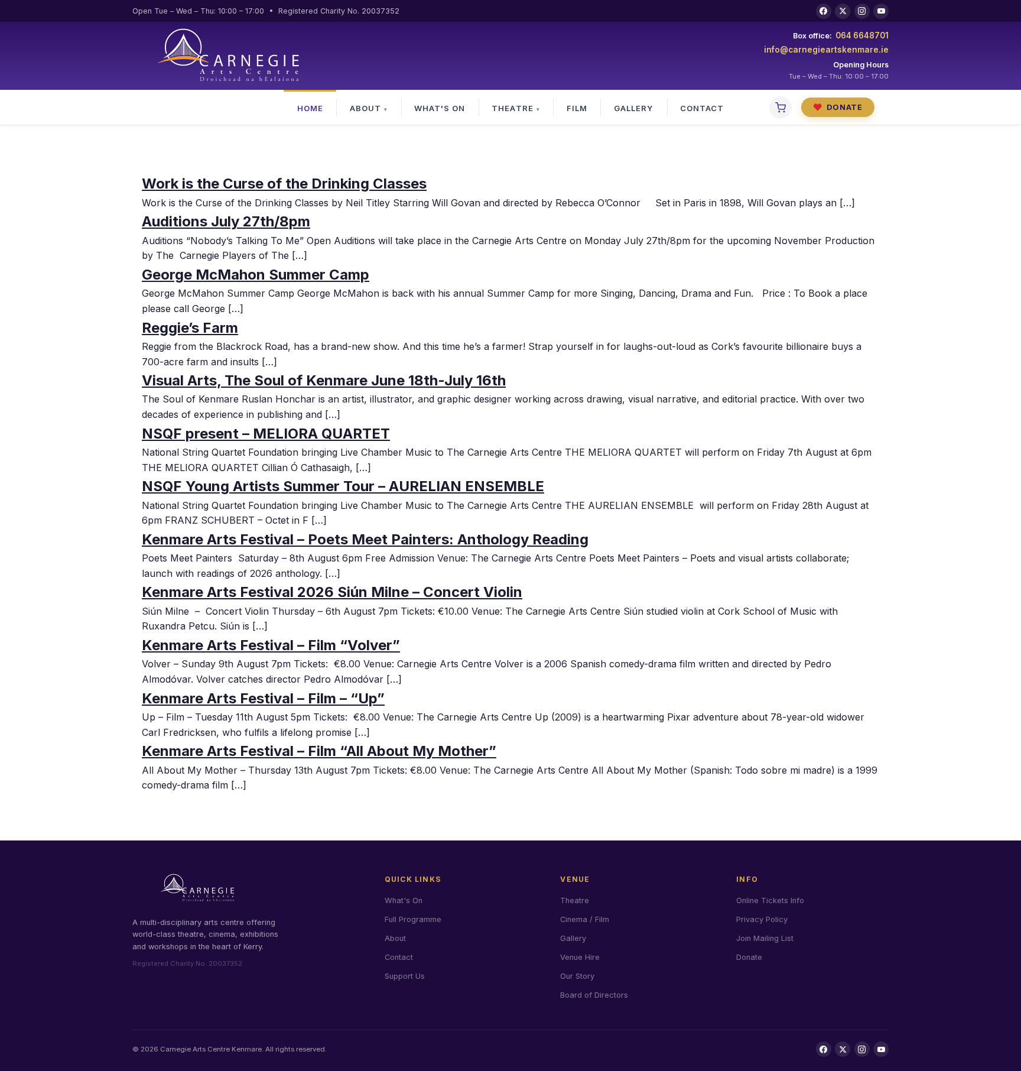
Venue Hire (580, 957)
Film (577, 108)
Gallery (633, 108)
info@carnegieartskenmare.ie (826, 49)
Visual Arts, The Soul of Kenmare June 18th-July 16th (324, 380)
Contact (702, 108)
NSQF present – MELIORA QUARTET (266, 433)
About (365, 108)
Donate (838, 107)
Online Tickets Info (770, 900)
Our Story (577, 976)
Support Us (405, 976)
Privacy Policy (762, 919)
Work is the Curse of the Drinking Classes (284, 183)
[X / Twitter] (842, 11)
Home (310, 108)
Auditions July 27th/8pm (226, 221)
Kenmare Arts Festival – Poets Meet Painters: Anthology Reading (365, 539)
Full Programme (413, 919)
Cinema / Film (584, 919)
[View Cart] (780, 107)
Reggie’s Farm (190, 327)
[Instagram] (862, 11)
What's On (439, 108)
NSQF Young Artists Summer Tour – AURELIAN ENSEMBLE (343, 486)
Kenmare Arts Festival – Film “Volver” (271, 645)
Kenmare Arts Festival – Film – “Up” (263, 698)
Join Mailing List (765, 938)
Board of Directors (594, 995)
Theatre (512, 108)
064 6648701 (862, 35)
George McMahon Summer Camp (255, 274)
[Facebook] (823, 11)
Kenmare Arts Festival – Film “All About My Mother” (319, 751)
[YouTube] (881, 11)
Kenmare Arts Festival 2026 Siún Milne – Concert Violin (332, 592)
